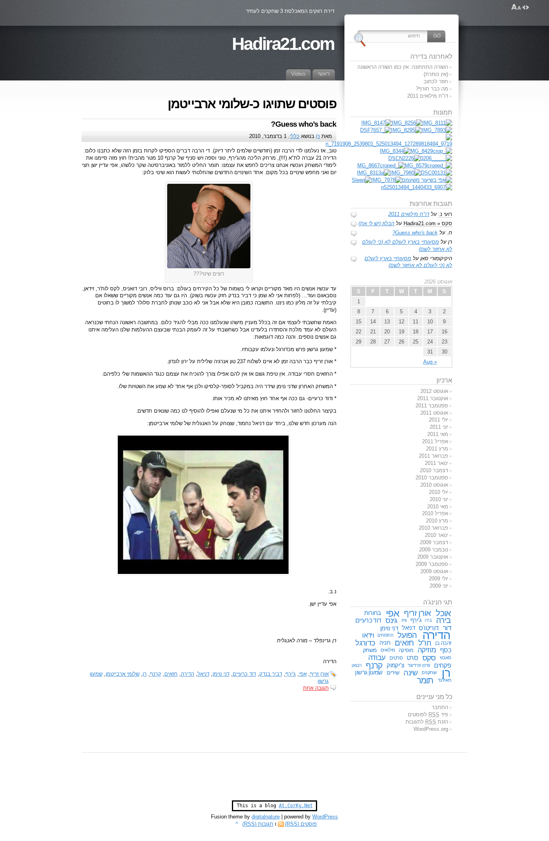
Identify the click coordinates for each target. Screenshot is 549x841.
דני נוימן (221, 674)
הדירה (187, 674)
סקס (429, 658)
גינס (391, 620)
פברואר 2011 (433, 456)
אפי (303, 674)
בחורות (372, 613)
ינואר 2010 (436, 535)
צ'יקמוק (395, 665)
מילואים (388, 650)
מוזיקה (427, 650)
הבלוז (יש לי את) (376, 223)
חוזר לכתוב (436, 81)
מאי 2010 (437, 507)
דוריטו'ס (428, 627)
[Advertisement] (274, 780)
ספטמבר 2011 (432, 406)
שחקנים (429, 672)
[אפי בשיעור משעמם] (427, 180)
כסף (445, 650)
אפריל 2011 (435, 441)
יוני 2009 (439, 586)
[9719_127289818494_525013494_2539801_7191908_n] (389, 144)
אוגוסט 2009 (434, 571)
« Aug (430, 362)
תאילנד (444, 680)
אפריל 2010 (435, 513)
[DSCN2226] (404, 158)
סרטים (396, 658)
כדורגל (365, 643)
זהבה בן (443, 643)
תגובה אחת (316, 688)
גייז (404, 620)
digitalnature (266, 817)
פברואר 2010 (433, 528)
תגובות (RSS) (257, 824)
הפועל (407, 635)
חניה (385, 642)
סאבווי (445, 657)
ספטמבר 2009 (432, 564)
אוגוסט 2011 (434, 413)
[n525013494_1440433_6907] (416, 187)
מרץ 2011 (437, 449)
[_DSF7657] (375, 130)
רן (318, 136)
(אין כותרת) (436, 74)
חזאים (171, 674)
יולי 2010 (438, 492)
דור (447, 628)
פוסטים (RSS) (301, 824)
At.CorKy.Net (296, 805)
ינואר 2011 (436, 463)
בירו (428, 620)
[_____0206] (436, 158)
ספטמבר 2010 (432, 478)
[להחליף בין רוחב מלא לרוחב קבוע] (525, 7)
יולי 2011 (438, 420)
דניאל (203, 674)
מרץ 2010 (437, 521)
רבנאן (357, 665)
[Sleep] (361, 180)
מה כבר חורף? (432, 89)
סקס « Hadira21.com (428, 223)
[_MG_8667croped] (381, 165)
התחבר (440, 707)
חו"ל (424, 643)
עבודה (376, 658)
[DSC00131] (436, 173)
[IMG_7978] (386, 180)
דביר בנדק (270, 674)
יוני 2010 (439, 499)
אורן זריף (319, 674)
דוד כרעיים (244, 674)
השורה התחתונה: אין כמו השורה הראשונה (402, 67)
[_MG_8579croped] (428, 165)
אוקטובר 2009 (432, 557)
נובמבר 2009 (433, 550)
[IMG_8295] (406, 130)
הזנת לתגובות (427, 722)
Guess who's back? (303, 124)
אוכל (443, 613)
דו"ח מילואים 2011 (427, 96)
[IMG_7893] (437, 130)
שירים (393, 672)
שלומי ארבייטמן (122, 674)
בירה (443, 620)
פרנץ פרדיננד (419, 665)
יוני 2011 (439, 427)
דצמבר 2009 (434, 542)
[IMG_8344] (395, 151)
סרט (412, 657)
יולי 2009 (438, 579)
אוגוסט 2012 (434, 391)
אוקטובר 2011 (432, 398)
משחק (370, 650)
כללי (294, 136)
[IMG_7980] (405, 173)
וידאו (368, 635)
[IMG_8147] (376, 123)
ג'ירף (290, 674)
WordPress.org (431, 729)
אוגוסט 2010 (434, 485)
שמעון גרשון (369, 672)
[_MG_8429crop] (431, 151)
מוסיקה (406, 650)
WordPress (325, 817)
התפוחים (385, 635)
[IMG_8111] (437, 123)
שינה (411, 672)
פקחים (442, 665)
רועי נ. (445, 214)
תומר (425, 680)
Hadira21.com (283, 43)
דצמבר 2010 (434, 470)
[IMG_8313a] (373, 173)
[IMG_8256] (407, 123)
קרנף (155, 674)
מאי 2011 (437, 434)
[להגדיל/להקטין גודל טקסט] (516, 7)
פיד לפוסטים (428, 714)
